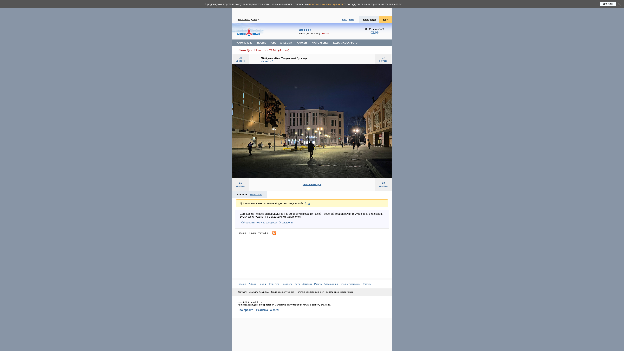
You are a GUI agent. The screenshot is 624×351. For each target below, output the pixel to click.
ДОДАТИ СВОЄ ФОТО (345, 42)
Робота (318, 284)
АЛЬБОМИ (286, 42)
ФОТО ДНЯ (302, 42)
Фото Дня (263, 233)
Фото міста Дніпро (247, 19)
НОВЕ (273, 42)
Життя (325, 33)
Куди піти (274, 284)
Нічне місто (256, 194)
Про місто (286, 284)
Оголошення (286, 222)
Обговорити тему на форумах (259, 222)
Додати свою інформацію (339, 292)
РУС (344, 19)
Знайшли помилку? (259, 292)
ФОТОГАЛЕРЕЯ (244, 42)
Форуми (367, 284)
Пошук (252, 233)
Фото (297, 284)
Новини (262, 284)
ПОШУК (261, 42)
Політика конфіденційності (310, 292)
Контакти (242, 292)
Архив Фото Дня (312, 184)
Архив (283, 50)
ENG (351, 19)
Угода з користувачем (282, 292)
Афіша (252, 284)
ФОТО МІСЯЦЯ (320, 42)
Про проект (245, 310)
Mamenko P (267, 61)
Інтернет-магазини (350, 284)
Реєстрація (369, 19)
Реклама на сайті (267, 310)
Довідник (307, 284)
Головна (242, 233)
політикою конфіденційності (326, 4)
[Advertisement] (312, 8)
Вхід (385, 19)
